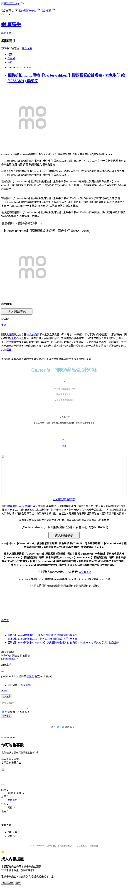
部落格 (11, 58)
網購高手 (11, 24)
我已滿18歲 (7, 883)
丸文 (18, 334)
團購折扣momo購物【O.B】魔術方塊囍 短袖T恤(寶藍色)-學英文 (42, 635)
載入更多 (6, 696)
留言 (37, 676)
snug (64, 445)
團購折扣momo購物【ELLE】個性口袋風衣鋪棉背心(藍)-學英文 (42, 638)
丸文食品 (32, 334)
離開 (18, 883)
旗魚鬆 (12, 338)
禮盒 (8, 349)
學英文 (5, 620)
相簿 (9, 54)
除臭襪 (11, 506)
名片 (9, 62)
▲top (4, 690)
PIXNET (40, 845)
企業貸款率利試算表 (64, 499)
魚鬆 (3, 325)
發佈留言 (6, 716)
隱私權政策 (81, 845)
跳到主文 (6, 33)
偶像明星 (27, 48)
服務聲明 (94, 845)
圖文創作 (26, 685)
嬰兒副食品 (85, 572)
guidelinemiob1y (9, 658)
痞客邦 (30, 676)
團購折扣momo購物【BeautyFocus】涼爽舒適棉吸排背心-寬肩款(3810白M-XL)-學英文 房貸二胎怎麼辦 (63, 642)
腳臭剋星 (30, 506)
